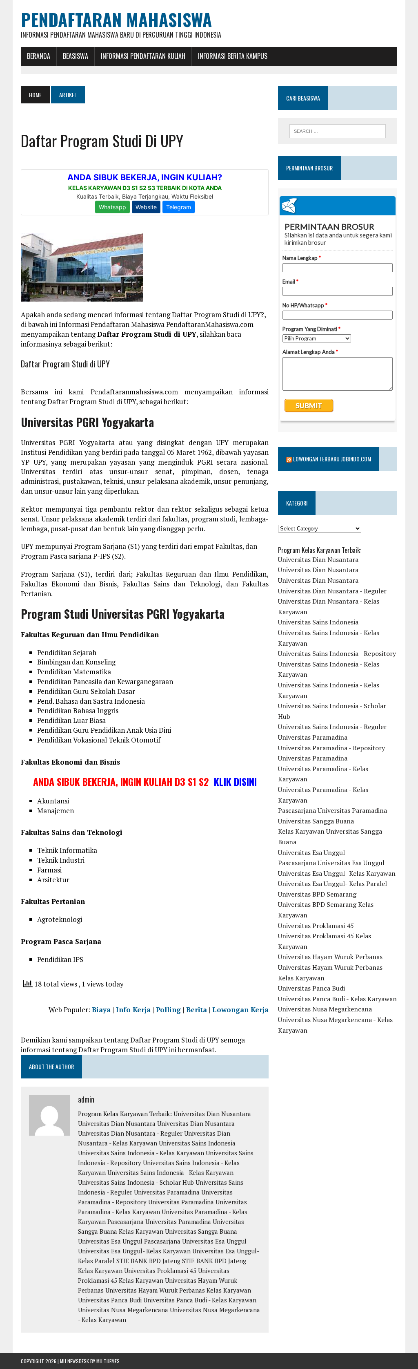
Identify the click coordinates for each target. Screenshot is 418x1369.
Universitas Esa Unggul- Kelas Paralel (332, 883)
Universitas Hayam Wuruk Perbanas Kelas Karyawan (178, 1290)
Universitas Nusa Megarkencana (123, 1310)
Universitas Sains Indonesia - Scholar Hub (136, 1182)
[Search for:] (337, 131)
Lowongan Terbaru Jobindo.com (332, 458)
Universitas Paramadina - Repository (331, 747)
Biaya (101, 1009)
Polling (168, 1009)
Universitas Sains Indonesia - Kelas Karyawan (141, 1153)
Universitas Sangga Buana (316, 820)
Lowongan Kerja (240, 1009)
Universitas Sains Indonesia (197, 1143)
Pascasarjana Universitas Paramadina (159, 1221)
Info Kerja (133, 1009)
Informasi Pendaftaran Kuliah (143, 56)
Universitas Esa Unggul (110, 1241)
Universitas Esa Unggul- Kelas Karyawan (134, 1251)
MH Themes (108, 1361)
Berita (196, 1009)
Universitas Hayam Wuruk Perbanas (330, 956)
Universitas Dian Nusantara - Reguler (130, 1133)
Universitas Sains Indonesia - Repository (337, 653)
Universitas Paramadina (167, 1192)
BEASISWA (75, 56)
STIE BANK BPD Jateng (148, 1261)
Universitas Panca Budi (110, 1300)
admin (86, 1099)
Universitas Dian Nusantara (212, 1114)
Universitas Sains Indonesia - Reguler (332, 726)
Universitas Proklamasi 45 (160, 1270)
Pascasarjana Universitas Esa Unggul (195, 1241)
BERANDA (38, 56)
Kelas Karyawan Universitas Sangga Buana (178, 1231)
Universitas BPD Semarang (317, 894)
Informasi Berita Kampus (232, 56)
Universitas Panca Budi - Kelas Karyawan (199, 1300)
